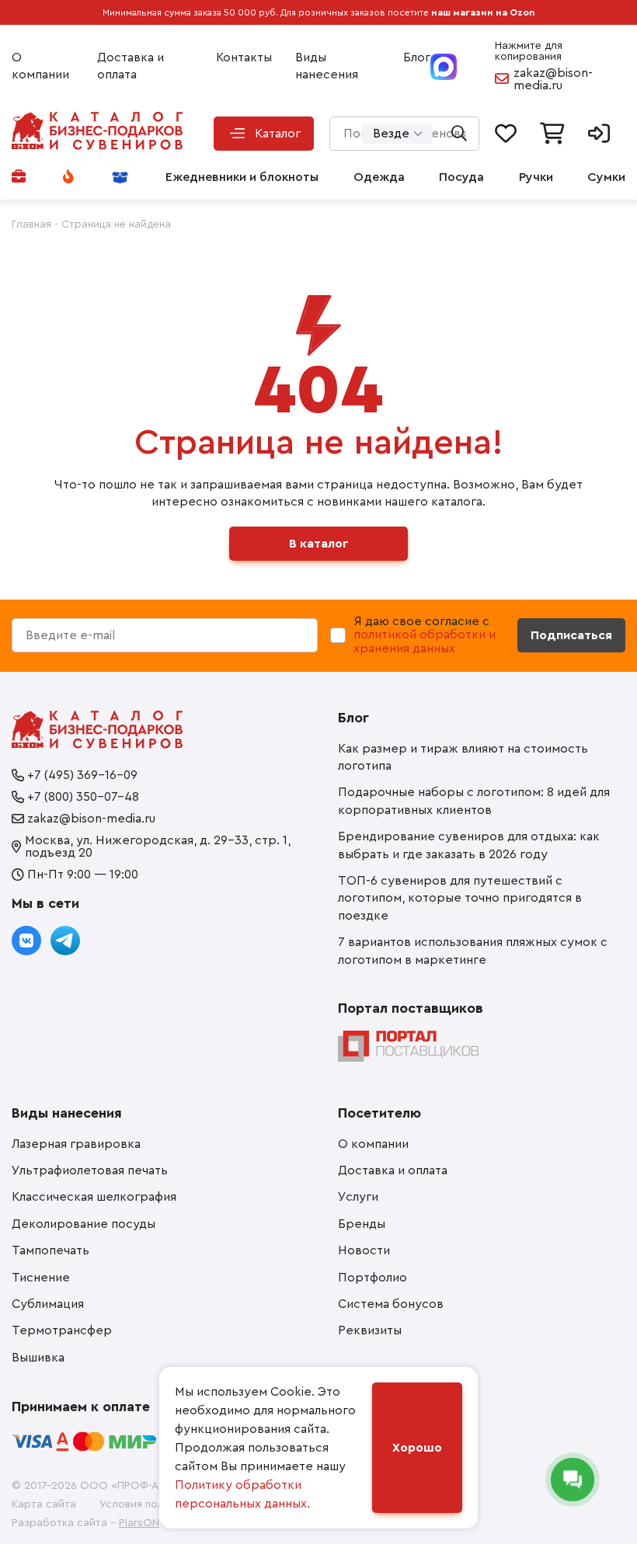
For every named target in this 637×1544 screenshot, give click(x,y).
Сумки (606, 177)
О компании (40, 66)
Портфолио (20, 177)
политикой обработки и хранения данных (424, 641)
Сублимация (48, 1304)
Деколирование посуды (83, 1224)
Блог (416, 57)
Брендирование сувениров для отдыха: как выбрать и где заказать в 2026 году (469, 845)
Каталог (278, 133)
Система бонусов (391, 1304)
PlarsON (139, 1523)
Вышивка (38, 1357)
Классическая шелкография (94, 1197)
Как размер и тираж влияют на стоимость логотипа (463, 757)
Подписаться (571, 635)
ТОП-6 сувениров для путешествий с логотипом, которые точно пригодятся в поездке (460, 898)
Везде (391, 133)
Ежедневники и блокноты (241, 177)
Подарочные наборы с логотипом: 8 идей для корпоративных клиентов (474, 800)
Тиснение (41, 1277)
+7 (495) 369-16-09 (82, 775)
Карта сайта (44, 1504)
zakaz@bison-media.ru (553, 79)
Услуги (358, 1197)
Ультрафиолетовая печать (90, 1170)
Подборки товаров (121, 177)
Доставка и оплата (130, 66)
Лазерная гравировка (76, 1144)
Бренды (361, 1224)
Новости (364, 1250)
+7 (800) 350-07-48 (83, 797)
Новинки (70, 177)
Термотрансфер (62, 1330)
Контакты (244, 57)
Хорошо (417, 1447)
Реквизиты (370, 1330)
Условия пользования (155, 1504)
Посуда (461, 177)
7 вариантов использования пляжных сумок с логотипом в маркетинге (472, 950)
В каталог (319, 543)
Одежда (379, 177)
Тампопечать (50, 1250)
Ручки (536, 177)
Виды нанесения (326, 66)
